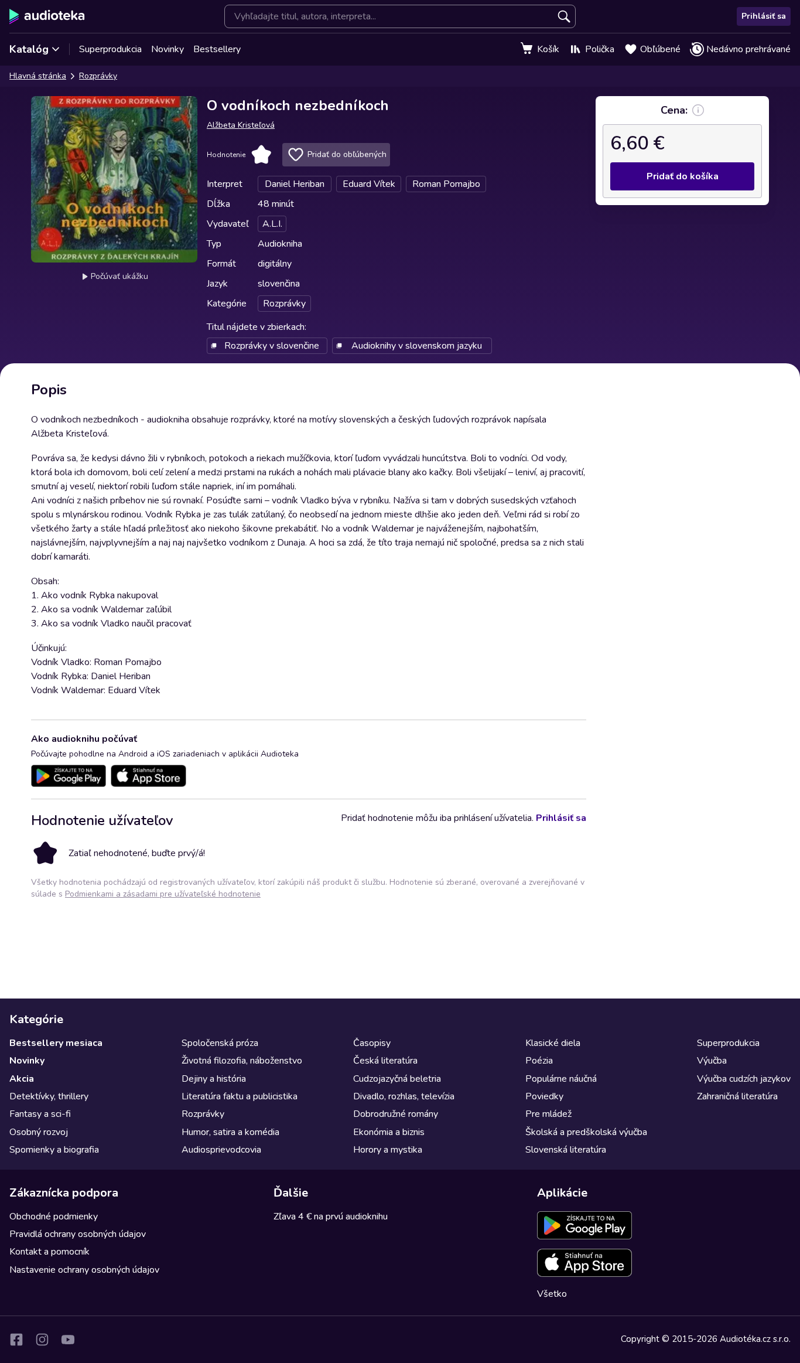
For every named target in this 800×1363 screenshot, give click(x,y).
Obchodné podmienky (53, 1216)
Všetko (552, 1293)
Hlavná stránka (37, 75)
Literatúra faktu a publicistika (240, 1096)
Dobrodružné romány (395, 1114)
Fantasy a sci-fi (40, 1114)
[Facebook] (16, 1340)
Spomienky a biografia (54, 1149)
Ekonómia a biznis (389, 1132)
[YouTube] (68, 1340)
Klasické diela (552, 1043)
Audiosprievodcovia (221, 1149)
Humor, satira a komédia (230, 1132)
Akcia (21, 1078)
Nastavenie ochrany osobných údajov (84, 1270)
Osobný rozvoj (38, 1132)
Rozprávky (98, 75)
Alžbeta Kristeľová (241, 125)
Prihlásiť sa (763, 16)
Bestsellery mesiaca (55, 1043)
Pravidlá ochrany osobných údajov (77, 1234)
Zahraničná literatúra (737, 1096)
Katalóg (29, 49)
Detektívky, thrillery (48, 1096)
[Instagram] (42, 1340)
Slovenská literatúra (565, 1149)
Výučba (712, 1060)
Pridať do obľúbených (347, 154)
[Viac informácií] (698, 110)
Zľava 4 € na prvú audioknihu (330, 1216)
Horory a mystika (387, 1149)
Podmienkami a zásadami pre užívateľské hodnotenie (163, 893)
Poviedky (544, 1096)
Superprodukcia (110, 49)
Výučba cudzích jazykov (744, 1078)
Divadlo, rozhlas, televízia (403, 1096)
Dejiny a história (214, 1078)
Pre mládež (548, 1114)
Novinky (167, 49)
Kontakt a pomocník (49, 1251)
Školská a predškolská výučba (586, 1132)
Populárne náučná (561, 1078)
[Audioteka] (47, 16)
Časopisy (372, 1043)
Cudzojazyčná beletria (397, 1078)
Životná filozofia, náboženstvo (242, 1060)
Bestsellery (217, 49)
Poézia (539, 1060)
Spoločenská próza (220, 1043)
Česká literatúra (385, 1060)
